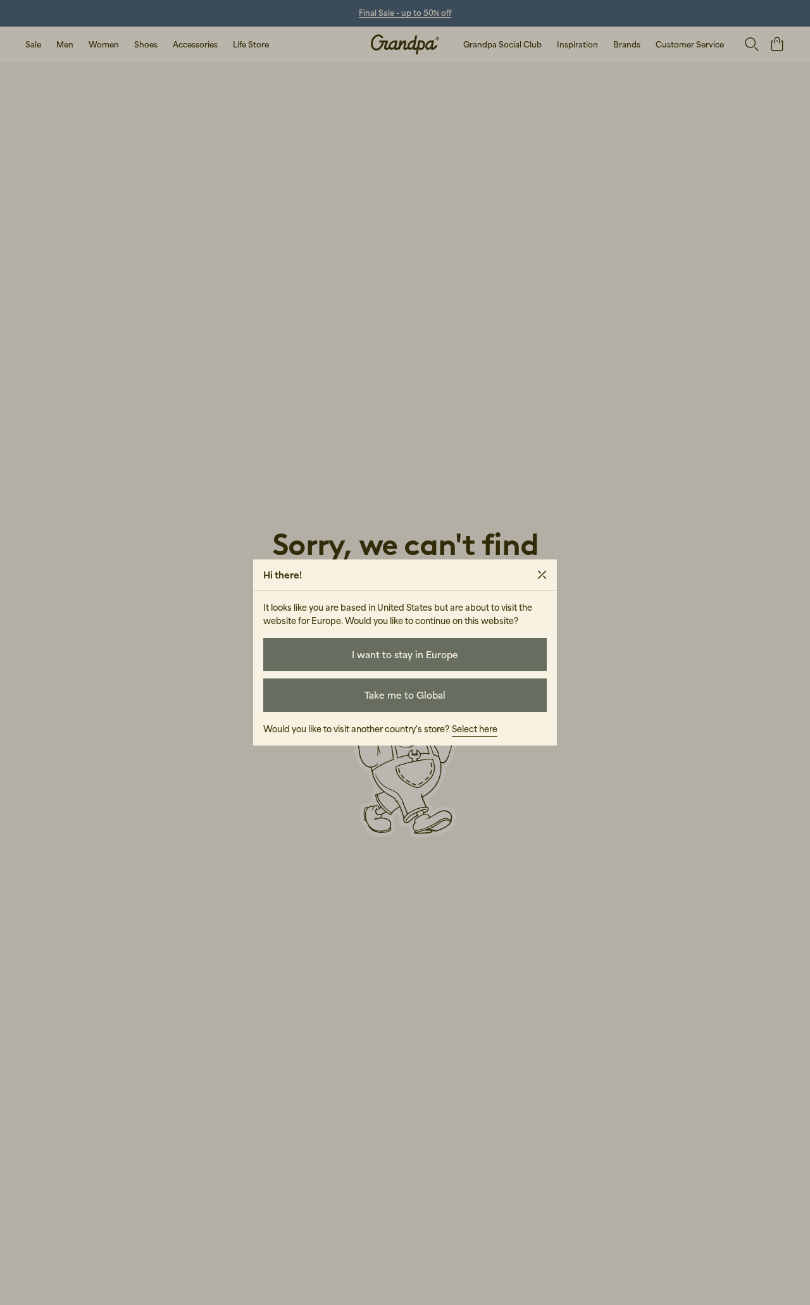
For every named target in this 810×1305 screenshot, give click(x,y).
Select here (474, 728)
